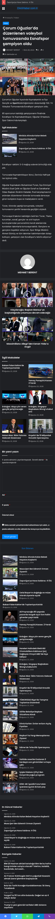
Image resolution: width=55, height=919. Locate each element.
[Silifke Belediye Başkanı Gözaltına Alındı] (10, 715)
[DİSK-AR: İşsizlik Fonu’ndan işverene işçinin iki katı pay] (10, 788)
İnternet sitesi (8, 515)
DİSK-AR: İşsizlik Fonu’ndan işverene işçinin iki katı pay (32, 785)
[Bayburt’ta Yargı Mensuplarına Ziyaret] (10, 739)
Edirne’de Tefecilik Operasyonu (34, 747)
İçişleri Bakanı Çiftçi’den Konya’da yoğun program (31, 773)
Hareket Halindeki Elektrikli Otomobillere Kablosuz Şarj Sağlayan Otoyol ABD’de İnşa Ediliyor (33, 652)
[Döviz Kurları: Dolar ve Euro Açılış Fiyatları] (10, 727)
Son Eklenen (28, 548)
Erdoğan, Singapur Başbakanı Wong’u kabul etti (41, 409)
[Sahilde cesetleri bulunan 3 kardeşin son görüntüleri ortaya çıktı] (10, 763)
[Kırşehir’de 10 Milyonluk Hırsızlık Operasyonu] (41, 426)
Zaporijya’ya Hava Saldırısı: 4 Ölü (20, 2)
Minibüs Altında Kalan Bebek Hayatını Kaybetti (33, 558)
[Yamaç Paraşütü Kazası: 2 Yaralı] (41, 371)
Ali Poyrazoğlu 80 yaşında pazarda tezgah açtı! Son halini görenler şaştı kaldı (34, 614)
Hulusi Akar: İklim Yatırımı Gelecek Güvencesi (14, 436)
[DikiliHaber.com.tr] (27, 8)
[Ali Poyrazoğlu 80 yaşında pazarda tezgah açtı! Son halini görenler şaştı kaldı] (10, 615)
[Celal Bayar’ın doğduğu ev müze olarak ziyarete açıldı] (10, 596)
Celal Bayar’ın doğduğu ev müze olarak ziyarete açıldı (35, 594)
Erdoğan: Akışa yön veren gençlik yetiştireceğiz (14, 407)
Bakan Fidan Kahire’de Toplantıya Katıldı (13, 366)
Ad (4, 495)
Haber (16, 18)
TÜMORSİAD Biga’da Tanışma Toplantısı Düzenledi (33, 701)
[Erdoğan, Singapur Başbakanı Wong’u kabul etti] (41, 397)
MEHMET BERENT (13, 50)
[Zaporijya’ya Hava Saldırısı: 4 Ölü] (9, 152)
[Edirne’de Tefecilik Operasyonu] (10, 751)
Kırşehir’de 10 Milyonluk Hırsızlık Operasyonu (40, 436)
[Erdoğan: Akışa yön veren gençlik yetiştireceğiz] (14, 397)
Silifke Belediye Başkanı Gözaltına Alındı (30, 713)
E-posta (6, 505)
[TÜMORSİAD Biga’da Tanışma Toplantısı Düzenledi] (10, 703)
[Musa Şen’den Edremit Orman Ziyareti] (10, 573)
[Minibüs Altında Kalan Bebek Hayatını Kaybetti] (9, 139)
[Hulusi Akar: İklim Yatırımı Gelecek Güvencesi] (14, 426)
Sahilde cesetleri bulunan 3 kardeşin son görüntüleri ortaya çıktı (35, 762)
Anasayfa (8, 18)
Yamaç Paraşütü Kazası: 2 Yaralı (40, 381)
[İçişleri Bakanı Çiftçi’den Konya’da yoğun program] (10, 776)
